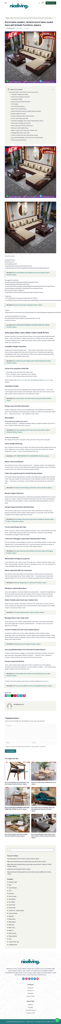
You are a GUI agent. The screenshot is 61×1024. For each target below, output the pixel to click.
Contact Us (30, 990)
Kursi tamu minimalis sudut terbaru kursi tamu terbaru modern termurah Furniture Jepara (43, 836)
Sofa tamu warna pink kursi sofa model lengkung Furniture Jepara (32, 686)
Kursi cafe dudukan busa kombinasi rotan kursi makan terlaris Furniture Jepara (17, 783)
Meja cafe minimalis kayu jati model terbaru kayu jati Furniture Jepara (26, 861)
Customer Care (30, 1013)
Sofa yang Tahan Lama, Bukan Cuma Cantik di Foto (23, 92)
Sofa (10, 939)
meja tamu (47, 380)
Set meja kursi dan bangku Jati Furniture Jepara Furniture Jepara (32, 487)
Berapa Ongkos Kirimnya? (18, 113)
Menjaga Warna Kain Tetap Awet (20, 133)
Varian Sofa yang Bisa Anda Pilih (20, 97)
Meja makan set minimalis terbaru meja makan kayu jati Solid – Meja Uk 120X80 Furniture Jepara (29, 865)
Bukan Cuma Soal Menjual (18, 109)
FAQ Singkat (14, 104)
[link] (6, 695)
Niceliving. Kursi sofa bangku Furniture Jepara (26, 644)
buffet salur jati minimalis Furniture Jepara (18, 869)
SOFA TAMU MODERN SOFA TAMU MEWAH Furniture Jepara (31, 456)
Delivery (30, 1004)
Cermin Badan (13, 888)
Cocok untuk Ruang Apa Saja (19, 118)
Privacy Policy (30, 996)
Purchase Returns (30, 1010)
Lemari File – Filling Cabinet (16, 910)
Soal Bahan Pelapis (16, 99)
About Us (30, 988)
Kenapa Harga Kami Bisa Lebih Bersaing (22, 116)
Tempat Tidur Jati (14, 942)
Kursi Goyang (12, 896)
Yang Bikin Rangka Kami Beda (19, 94)
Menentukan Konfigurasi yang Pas (21, 123)
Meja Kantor (12, 919)
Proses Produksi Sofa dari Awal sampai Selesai (24, 135)
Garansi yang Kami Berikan (18, 140)
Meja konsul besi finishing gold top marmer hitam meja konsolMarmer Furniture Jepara (29, 873)
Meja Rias (11, 924)
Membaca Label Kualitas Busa (19, 128)
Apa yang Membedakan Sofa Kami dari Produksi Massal (27, 137)
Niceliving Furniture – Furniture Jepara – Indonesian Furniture (30, 1021)
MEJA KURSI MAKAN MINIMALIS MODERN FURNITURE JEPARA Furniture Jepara (17, 808)
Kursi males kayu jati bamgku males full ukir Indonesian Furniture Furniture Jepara (42, 809)
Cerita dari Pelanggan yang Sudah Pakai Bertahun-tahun (27, 121)
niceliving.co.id (19, 704)
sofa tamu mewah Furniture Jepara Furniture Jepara (28, 612)
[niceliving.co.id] (10, 707)
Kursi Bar (11, 893)
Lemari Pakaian (13, 913)
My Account (52, 3)
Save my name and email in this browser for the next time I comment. (26, 746)
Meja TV (11, 930)
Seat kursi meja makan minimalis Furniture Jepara (27, 305)
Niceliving (45, 681)
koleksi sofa (21, 380)
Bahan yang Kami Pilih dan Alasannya (22, 125)
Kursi (10, 890)
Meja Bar (11, 916)
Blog (10, 885)
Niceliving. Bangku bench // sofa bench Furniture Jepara (29, 582)
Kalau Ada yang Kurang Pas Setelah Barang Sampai (26, 111)
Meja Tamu (12, 927)
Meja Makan (12, 922)
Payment (30, 1007)
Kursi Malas (12, 902)
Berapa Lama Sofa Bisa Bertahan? (21, 101)
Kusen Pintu (12, 905)
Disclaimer (30, 993)
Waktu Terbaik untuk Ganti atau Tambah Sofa (24, 130)
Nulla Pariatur (12, 933)
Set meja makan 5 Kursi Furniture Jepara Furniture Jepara (23, 858)
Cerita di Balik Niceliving (18, 106)
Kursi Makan (12, 899)
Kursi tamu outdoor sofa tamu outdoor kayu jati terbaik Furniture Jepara (16, 835)
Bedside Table (13, 882)
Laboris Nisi (12, 907)
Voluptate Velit (13, 944)
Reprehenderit (13, 936)
